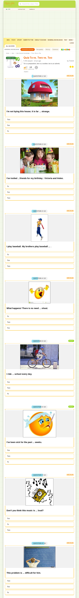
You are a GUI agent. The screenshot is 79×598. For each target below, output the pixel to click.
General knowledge (55, 40)
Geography (39, 49)
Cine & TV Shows (40, 40)
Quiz (13, 53)
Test (65, 40)
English (26, 71)
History (48, 49)
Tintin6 (71, 61)
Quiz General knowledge (23, 53)
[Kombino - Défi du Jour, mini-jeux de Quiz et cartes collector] (65, 49)
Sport (19, 40)
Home (7, 53)
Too (8, 125)
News (71, 40)
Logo (72, 43)
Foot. (14, 40)
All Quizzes (10, 46)
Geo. (8, 40)
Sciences (55, 49)
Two (8, 119)
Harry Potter (28, 40)
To (8, 131)
